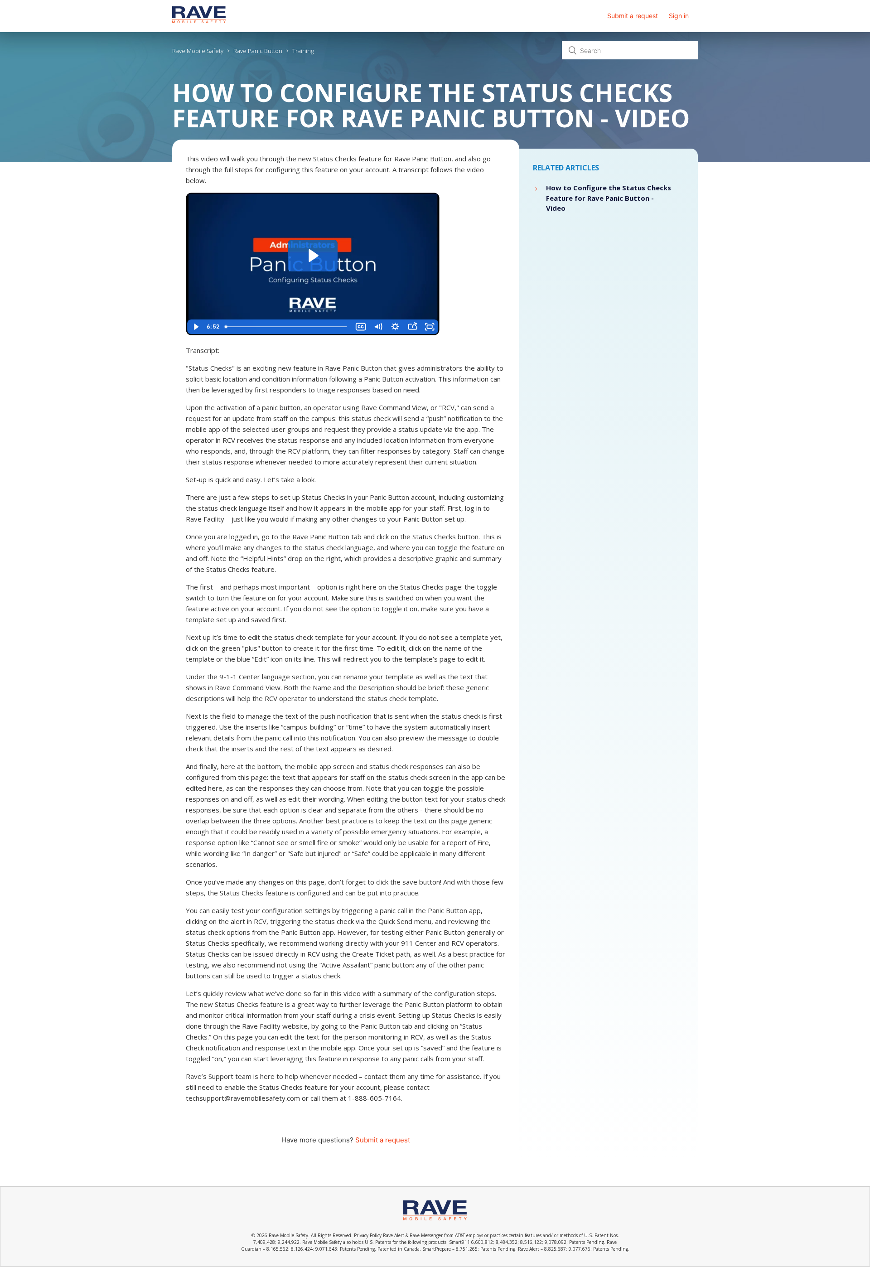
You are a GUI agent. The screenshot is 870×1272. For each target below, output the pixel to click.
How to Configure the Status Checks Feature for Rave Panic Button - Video (608, 198)
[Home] (199, 20)
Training (303, 51)
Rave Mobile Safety (197, 51)
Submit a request (632, 15)
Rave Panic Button (257, 51)
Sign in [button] (679, 15)
